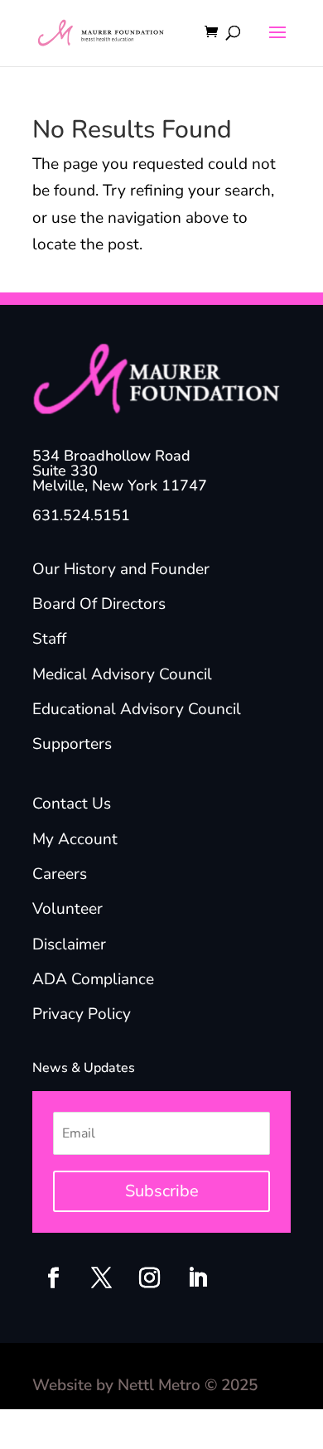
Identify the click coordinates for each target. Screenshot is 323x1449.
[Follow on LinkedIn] (197, 1278)
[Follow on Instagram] (149, 1278)
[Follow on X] (101, 1278)
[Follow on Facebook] (53, 1278)
